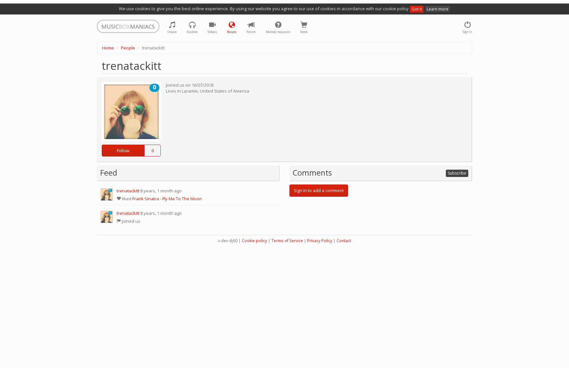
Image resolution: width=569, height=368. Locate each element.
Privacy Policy (319, 240)
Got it (417, 9)
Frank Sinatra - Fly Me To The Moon (167, 199)
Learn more (437, 9)
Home (108, 48)
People (128, 48)
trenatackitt (128, 191)
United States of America (224, 91)
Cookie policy (254, 240)
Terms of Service (287, 240)
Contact (344, 240)
